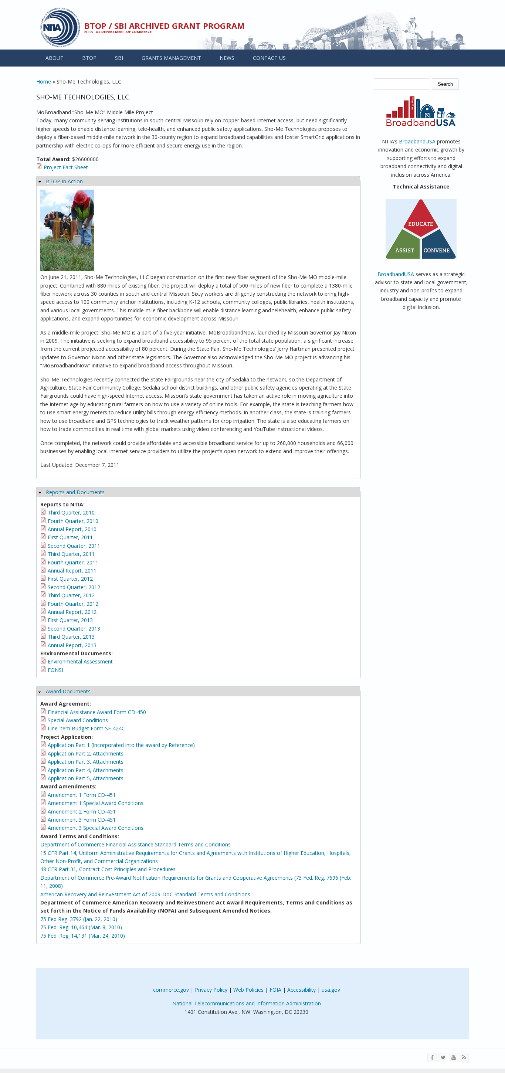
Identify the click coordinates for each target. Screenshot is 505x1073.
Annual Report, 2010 (72, 529)
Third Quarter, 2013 (71, 636)
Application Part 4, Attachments (85, 770)
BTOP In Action (64, 181)
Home (43, 81)
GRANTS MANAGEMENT (171, 57)
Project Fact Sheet (66, 167)
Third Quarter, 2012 (71, 595)
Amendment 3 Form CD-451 (82, 819)
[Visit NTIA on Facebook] (432, 1057)
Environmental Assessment (80, 661)
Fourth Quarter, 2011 (73, 562)
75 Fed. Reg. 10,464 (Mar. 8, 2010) (81, 927)
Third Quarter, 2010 (71, 512)
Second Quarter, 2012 (74, 587)
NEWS (227, 57)
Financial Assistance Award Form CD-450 (97, 712)
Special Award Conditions (78, 720)
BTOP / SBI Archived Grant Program (164, 25)
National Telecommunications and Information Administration (246, 1003)
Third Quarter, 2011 (71, 553)
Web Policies (248, 989)
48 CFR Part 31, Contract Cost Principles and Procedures (108, 869)
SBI (119, 57)
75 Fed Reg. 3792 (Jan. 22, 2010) (78, 919)
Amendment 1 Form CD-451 (82, 794)
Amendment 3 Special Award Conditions (95, 827)
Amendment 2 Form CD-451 (82, 811)
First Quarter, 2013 (70, 620)
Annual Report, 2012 (72, 611)
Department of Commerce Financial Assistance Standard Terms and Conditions (135, 844)
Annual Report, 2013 (72, 645)
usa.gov (331, 989)
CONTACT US (269, 57)
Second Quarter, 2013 (74, 628)
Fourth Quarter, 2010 (73, 520)
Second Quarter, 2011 (74, 545)
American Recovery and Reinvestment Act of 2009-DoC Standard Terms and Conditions (145, 894)
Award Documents (68, 691)
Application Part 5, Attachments (85, 778)
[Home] (60, 27)
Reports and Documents (75, 492)
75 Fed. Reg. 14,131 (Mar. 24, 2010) (82, 935)
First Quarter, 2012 (70, 578)
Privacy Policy (211, 989)
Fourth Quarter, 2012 (73, 603)
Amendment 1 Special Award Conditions (95, 803)
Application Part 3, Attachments (85, 761)
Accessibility (301, 989)
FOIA (275, 989)
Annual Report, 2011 (72, 570)
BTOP (89, 57)
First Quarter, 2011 (70, 537)
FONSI (55, 669)
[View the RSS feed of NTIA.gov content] (464, 1057)
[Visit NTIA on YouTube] (453, 1057)
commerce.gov (171, 989)
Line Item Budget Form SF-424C (86, 728)
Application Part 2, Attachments (85, 753)
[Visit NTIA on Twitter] (442, 1057)
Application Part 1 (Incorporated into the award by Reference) (121, 744)
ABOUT (54, 57)
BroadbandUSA (417, 141)
